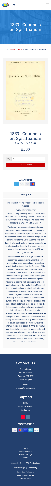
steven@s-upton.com (25, 388)
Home (25, 448)
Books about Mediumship (25, 472)
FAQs (25, 403)
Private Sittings (25, 454)
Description (25, 194)
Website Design (19, 467)
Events (25, 458)
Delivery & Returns (25, 406)
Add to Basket (26, 165)
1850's (19, 49)
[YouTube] (23, 417)
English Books (25, 451)
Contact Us (25, 410)
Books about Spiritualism (25, 475)
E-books (12, 49)
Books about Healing (25, 478)
